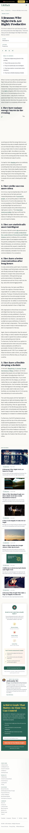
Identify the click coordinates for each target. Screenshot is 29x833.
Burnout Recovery (5, 788)
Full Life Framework (5, 768)
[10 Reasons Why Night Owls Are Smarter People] (14, 457)
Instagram (8, 818)
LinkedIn (25, 818)
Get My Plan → (21, 1)
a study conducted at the (14, 235)
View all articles (9, 694)
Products (3, 775)
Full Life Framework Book (6, 778)
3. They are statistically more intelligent (13, 65)
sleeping (13, 162)
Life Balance (3, 770)
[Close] (27, 2)
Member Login (4, 812)
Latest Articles (4, 806)
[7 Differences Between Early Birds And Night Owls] (14, 558)
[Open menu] (26, 5)
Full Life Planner (4, 780)
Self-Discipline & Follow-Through (8, 790)
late (22, 400)
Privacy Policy (12, 826)
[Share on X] (9, 50)
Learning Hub (4, 782)
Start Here (4, 763)
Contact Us (3, 804)
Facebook (3, 818)
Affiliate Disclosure (20, 826)
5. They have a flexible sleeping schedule (13, 72)
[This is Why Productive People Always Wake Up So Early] (15, 535)
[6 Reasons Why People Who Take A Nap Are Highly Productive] (15, 582)
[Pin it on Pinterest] (6, 50)
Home (2, 10)
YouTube (20, 818)
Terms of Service (4, 826)
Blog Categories (4, 808)
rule (17, 230)
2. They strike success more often (12, 63)
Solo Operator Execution (6, 798)
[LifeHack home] (5, 5)
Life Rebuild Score (5, 766)
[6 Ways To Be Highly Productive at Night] (15, 510)
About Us (3, 802)
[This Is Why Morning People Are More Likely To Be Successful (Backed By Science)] (15, 483)
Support (3, 814)
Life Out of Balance (5, 794)
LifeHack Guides (4, 765)
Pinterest (14, 818)
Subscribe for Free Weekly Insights (14, 743)
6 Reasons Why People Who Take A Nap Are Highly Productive (13, 593)
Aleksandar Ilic (5, 40)
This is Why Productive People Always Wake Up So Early (12, 546)
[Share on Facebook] (2, 50)
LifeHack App (4, 776)
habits (6, 91)
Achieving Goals (4, 772)
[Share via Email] (12, 50)
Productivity (7, 10)
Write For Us (3, 810)
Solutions (4, 787)
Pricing (2, 784)
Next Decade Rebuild (5, 796)
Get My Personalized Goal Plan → (14, 668)
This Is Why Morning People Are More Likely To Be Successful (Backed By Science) (13, 495)
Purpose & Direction (5, 792)
